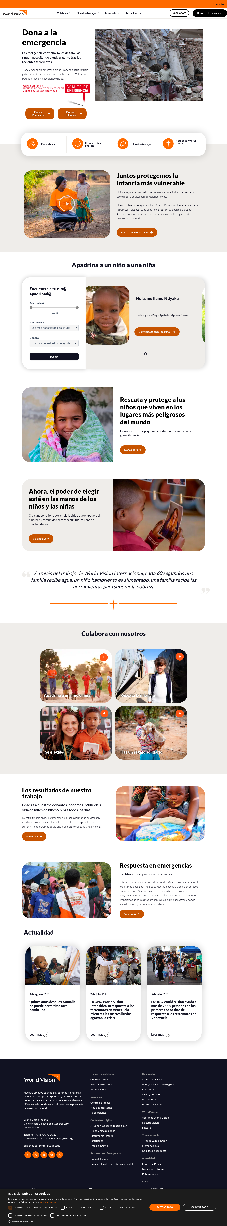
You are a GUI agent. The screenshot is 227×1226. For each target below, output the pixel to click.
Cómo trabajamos (152, 1079)
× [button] (223, 1192)
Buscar (54, 356)
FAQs (145, 1181)
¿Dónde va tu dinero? (154, 1140)
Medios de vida (150, 1099)
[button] (64, 13)
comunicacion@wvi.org (59, 1138)
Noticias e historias (101, 1084)
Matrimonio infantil (101, 1135)
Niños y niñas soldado (102, 1130)
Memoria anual (150, 1145)
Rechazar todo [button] (199, 1207)
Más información (47, 1202)
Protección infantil (152, 1104)
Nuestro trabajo (141, 144)
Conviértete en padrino (94, 144)
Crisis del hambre (100, 1158)
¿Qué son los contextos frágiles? (108, 1125)
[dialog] (113, 1207)
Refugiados (96, 1140)
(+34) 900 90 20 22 (45, 1134)
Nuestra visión (150, 1122)
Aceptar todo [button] (165, 1207)
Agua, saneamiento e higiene (158, 1084)
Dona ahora (48, 144)
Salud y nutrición (151, 1094)
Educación (148, 1089)
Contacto (218, 3)
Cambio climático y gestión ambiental (111, 1163)
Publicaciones (98, 1089)
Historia (146, 1127)
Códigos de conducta (154, 1150)
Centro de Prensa (100, 1079)
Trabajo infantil (99, 1145)
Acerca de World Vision (186, 142)
